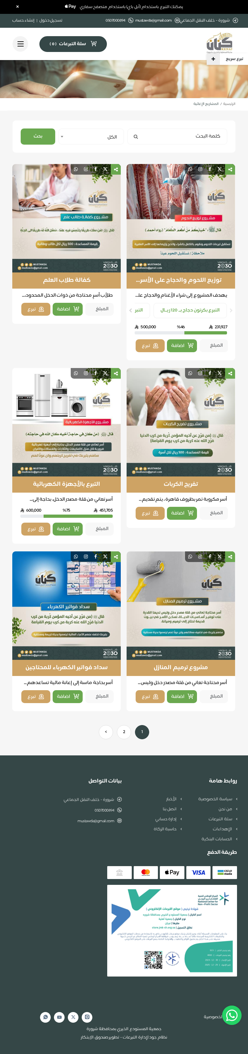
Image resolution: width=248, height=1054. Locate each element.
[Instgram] (87, 1017)
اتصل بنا (170, 809)
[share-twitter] (219, 169)
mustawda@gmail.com (153, 20)
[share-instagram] (200, 169)
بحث (38, 136)
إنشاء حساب (23, 20)
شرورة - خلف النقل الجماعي (89, 799)
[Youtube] (59, 1017)
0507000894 (104, 810)
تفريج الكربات (181, 484)
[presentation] (231, 310)
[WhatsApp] (45, 1017)
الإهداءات (223, 829)
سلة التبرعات (221, 819)
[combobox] (91, 136)
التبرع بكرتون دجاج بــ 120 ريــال (190, 310)
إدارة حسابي (166, 819)
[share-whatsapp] (190, 169)
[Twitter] (73, 1017)
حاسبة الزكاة (166, 829)
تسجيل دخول (51, 20)
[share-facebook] (209, 169)
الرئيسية (229, 104)
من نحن (226, 809)
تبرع (146, 346)
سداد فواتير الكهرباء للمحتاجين (67, 668)
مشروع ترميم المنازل (181, 668)
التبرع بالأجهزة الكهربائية (66, 484)
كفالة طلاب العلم (66, 280)
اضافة (177, 346)
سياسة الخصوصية (215, 799)
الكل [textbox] (112, 137)
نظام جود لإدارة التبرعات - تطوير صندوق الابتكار (124, 1037)
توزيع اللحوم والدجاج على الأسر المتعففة (181, 280)
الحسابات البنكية (217, 839)
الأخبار (172, 799)
